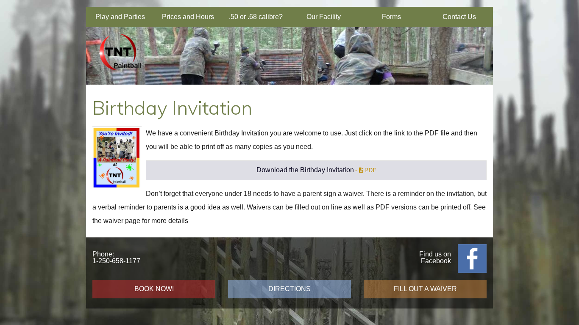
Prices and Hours (188, 16)
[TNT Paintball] (120, 74)
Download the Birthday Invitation (305, 170)
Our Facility (323, 16)
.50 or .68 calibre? (256, 16)
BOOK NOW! (154, 288)
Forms (391, 16)
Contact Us (459, 16)
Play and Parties (120, 16)
